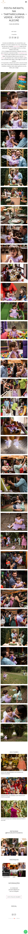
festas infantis (16, 46)
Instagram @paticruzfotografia (14, 832)
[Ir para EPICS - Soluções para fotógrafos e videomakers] (14, 918)
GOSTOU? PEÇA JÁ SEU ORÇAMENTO (14, 897)
